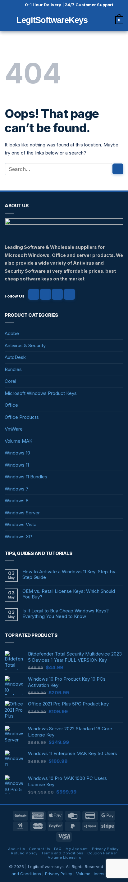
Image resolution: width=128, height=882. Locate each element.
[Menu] (8, 20)
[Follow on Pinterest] (69, 294)
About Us (16, 849)
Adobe (12, 333)
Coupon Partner (102, 853)
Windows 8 (17, 501)
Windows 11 (17, 465)
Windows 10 (17, 453)
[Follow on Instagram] (45, 294)
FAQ (58, 849)
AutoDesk (15, 357)
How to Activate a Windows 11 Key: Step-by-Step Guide (69, 574)
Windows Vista (20, 524)
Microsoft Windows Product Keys (41, 393)
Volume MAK (18, 441)
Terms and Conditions (62, 853)
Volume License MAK (96, 873)
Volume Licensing (64, 857)
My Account (77, 849)
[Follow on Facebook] (33, 294)
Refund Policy (24, 853)
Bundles (13, 369)
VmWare (14, 429)
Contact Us (39, 849)
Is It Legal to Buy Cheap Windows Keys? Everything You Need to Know (65, 613)
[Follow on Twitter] (57, 294)
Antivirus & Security (25, 345)
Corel (10, 381)
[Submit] (117, 168)
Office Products (22, 417)
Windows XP (18, 536)
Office (11, 405)
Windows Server (22, 513)
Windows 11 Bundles (26, 477)
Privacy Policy (105, 849)
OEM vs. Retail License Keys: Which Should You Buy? (68, 594)
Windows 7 (17, 489)
